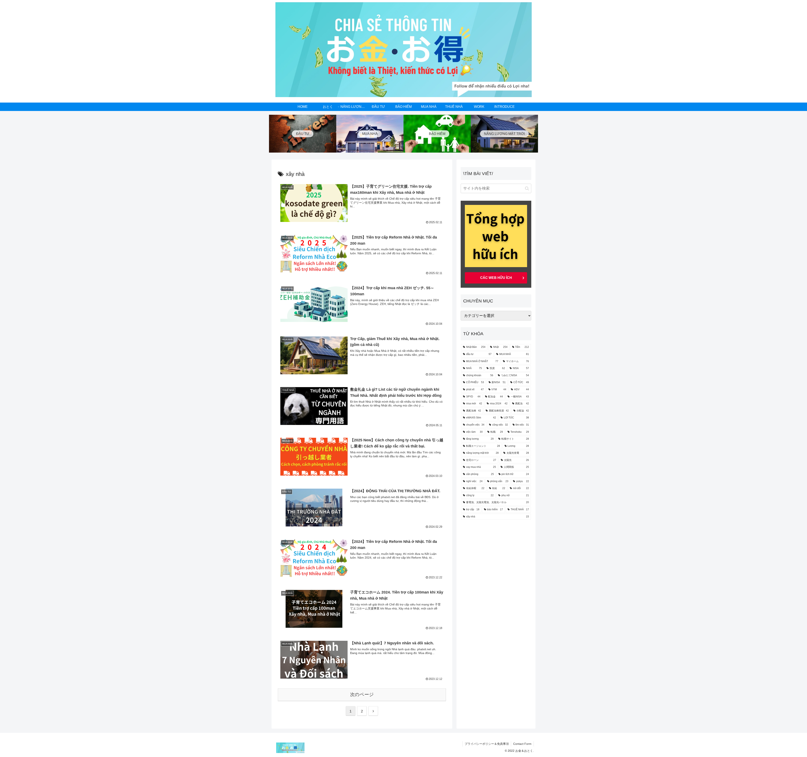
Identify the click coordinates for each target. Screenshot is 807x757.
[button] (527, 188)
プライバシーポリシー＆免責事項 (487, 743)
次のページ (362, 694)
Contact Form (522, 743)
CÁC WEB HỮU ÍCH (496, 278)
